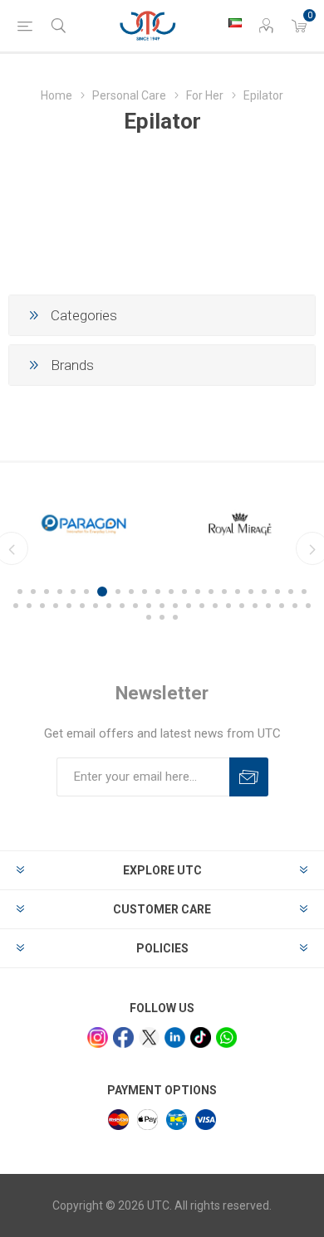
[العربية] (235, 22)
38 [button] (215, 605)
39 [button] (228, 605)
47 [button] (162, 617)
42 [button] (268, 605)
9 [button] (131, 591)
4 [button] (59, 591)
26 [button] (55, 605)
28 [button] (82, 605)
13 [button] (184, 591)
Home (56, 95)
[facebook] (123, 1037)
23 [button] (15, 605)
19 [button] (264, 591)
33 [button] (148, 605)
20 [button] (277, 591)
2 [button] (33, 591)
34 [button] (162, 605)
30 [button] (108, 605)
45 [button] (308, 605)
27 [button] (68, 605)
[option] (170, 524)
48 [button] (175, 617)
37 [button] (201, 605)
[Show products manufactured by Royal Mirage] (170, 524)
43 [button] (281, 605)
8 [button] (117, 591)
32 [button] (135, 605)
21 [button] (290, 591)
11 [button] (157, 591)
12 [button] (171, 591)
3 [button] (46, 591)
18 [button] (250, 591)
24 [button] (29, 605)
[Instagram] (97, 1037)
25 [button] (42, 605)
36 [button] (188, 605)
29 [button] (95, 605)
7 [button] (102, 592)
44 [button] (294, 605)
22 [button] (304, 591)
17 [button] (237, 591)
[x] (149, 1037)
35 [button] (175, 605)
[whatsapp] (226, 1037)
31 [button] (122, 605)
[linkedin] (174, 1037)
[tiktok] (200, 1037)
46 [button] (148, 617)
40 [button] (241, 605)
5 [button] (73, 591)
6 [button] (86, 591)
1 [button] (19, 591)
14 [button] (197, 591)
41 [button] (255, 605)
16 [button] (224, 591)
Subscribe (248, 776)
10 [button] (144, 591)
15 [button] (211, 591)
